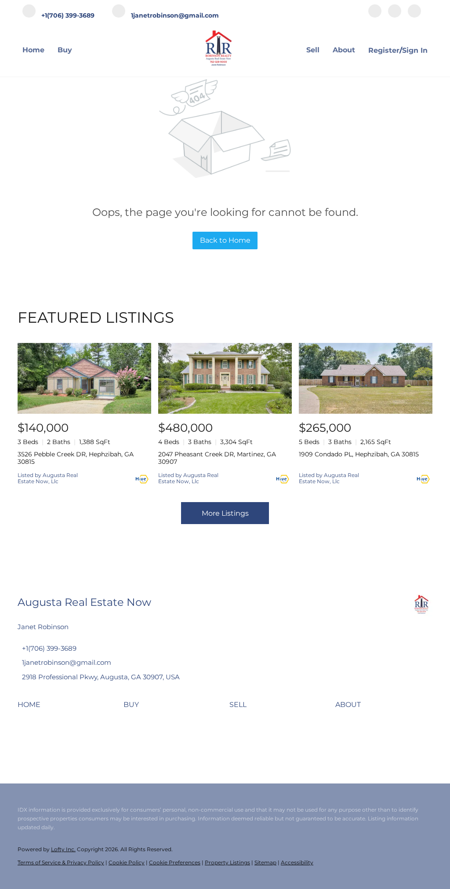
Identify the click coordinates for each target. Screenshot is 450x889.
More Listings (225, 513)
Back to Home (225, 240)
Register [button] (383, 50)
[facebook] (374, 11)
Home (33, 50)
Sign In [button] (415, 50)
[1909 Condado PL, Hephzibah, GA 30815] (365, 378)
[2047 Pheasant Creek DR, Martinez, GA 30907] (225, 378)
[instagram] (394, 11)
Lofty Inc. (63, 849)
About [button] (344, 50)
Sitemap (265, 862)
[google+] (414, 11)
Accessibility (297, 862)
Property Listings (227, 862)
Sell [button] (312, 50)
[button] (31, 707)
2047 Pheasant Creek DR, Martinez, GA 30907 (217, 458)
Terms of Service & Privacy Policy (61, 862)
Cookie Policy (127, 862)
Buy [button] (65, 50)
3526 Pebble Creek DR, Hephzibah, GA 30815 (76, 458)
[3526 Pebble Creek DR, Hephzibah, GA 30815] (84, 378)
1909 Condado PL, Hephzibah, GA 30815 (359, 454)
